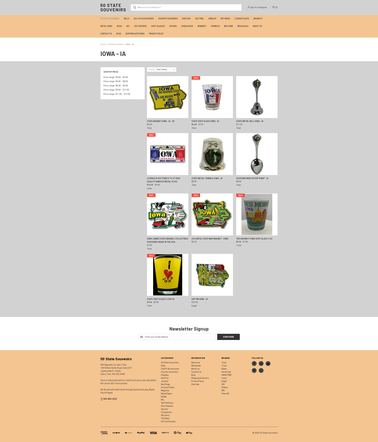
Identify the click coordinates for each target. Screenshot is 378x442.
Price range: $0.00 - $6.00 (116, 77)
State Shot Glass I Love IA (160, 299)
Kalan (224, 369)
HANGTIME (226, 375)
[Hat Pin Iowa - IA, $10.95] (212, 274)
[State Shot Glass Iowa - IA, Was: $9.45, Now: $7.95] (212, 97)
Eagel (224, 381)
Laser (224, 378)
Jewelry (212, 18)
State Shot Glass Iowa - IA (205, 121)
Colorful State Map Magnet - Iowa (210, 238)
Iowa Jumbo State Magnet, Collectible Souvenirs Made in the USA (167, 240)
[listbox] (166, 69)
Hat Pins (199, 18)
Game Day (226, 372)
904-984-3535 (110, 399)
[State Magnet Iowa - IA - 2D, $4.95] (168, 97)
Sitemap (195, 384)
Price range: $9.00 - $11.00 (116, 89)
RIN (223, 390)
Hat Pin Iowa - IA (200, 299)
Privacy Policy (156, 33)
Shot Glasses (158, 26)
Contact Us (106, 33)
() (276, 7)
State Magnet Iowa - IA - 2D (161, 121)
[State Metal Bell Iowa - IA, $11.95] (257, 97)
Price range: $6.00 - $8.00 (116, 81)
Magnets (258, 18)
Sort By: (152, 69)
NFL (128, 26)
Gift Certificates (168, 421)
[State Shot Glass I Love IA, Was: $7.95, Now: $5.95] (168, 274)
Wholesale (242, 26)
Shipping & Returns (135, 33)
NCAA (119, 26)
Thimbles (215, 26)
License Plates (241, 18)
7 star (224, 365)
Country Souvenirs (168, 18)
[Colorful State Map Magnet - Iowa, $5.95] (212, 214)
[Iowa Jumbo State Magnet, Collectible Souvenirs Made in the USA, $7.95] (168, 214)
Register (263, 7)
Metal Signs (106, 26)
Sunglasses (187, 26)
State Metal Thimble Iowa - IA (207, 178)
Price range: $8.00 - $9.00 (116, 85)
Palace (224, 387)
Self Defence (140, 26)
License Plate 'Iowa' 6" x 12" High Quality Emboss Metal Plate (163, 180)
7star (223, 362)
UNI (223, 384)
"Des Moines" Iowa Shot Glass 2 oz (254, 238)
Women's (202, 26)
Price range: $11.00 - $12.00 (117, 94)
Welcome (228, 26)
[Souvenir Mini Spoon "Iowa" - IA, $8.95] (257, 154)
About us (257, 26)
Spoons (173, 26)
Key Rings (225, 18)
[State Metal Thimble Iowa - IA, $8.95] (212, 154)
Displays (186, 18)
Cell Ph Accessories (144, 18)
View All (225, 393)
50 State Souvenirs (109, 18)
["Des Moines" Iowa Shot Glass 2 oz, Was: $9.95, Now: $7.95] (257, 214)
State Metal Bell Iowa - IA (249, 121)
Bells (126, 18)
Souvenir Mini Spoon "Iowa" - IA (252, 178)
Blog (118, 33)
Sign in (253, 7)
